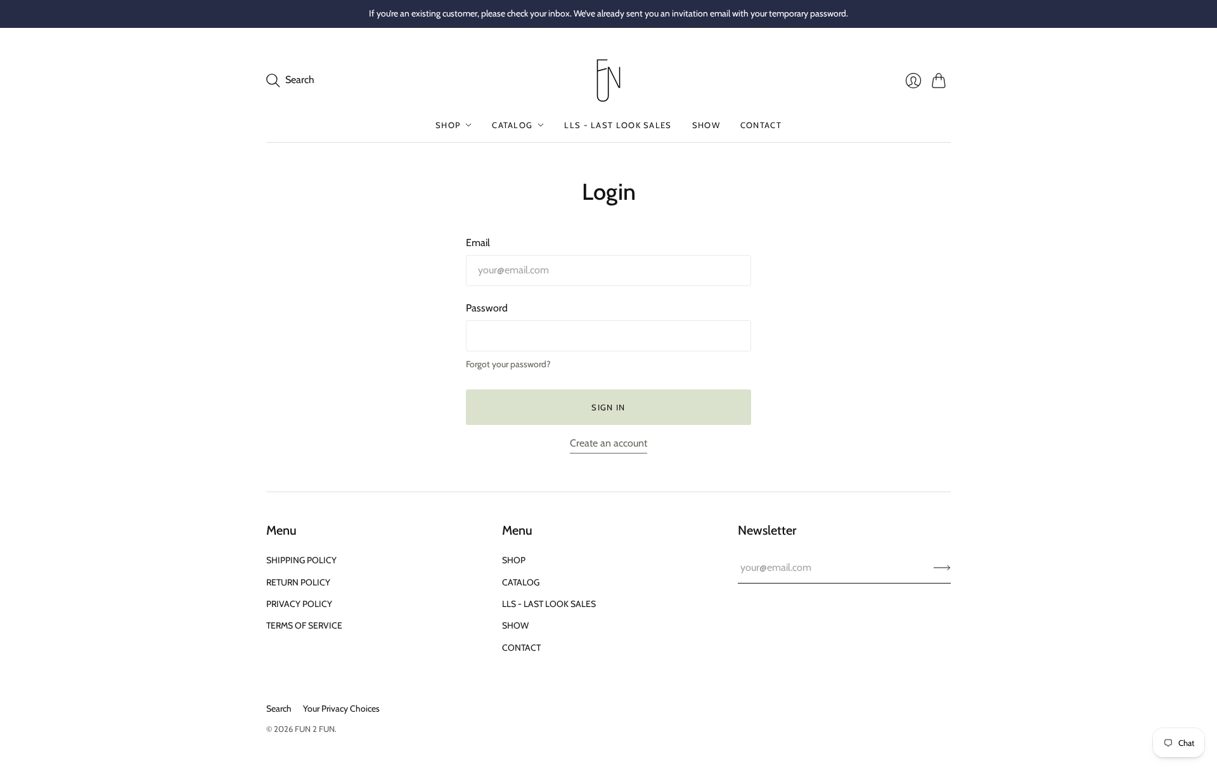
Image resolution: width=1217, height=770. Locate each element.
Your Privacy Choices (341, 708)
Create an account (608, 443)
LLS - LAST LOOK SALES (617, 125)
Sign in (608, 407)
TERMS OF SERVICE (304, 625)
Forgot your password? (508, 364)
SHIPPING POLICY (301, 560)
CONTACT (761, 125)
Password (487, 308)
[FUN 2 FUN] (608, 80)
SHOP (447, 125)
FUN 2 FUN (315, 729)
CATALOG (512, 125)
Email (478, 243)
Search (279, 708)
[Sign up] (942, 567)
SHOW (706, 125)
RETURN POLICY (298, 582)
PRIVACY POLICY (299, 604)
